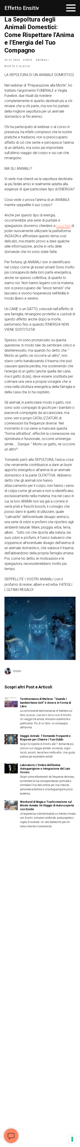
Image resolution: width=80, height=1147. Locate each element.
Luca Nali (63, 226)
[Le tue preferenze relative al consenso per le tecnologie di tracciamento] (72, 1139)
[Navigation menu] (71, 8)
